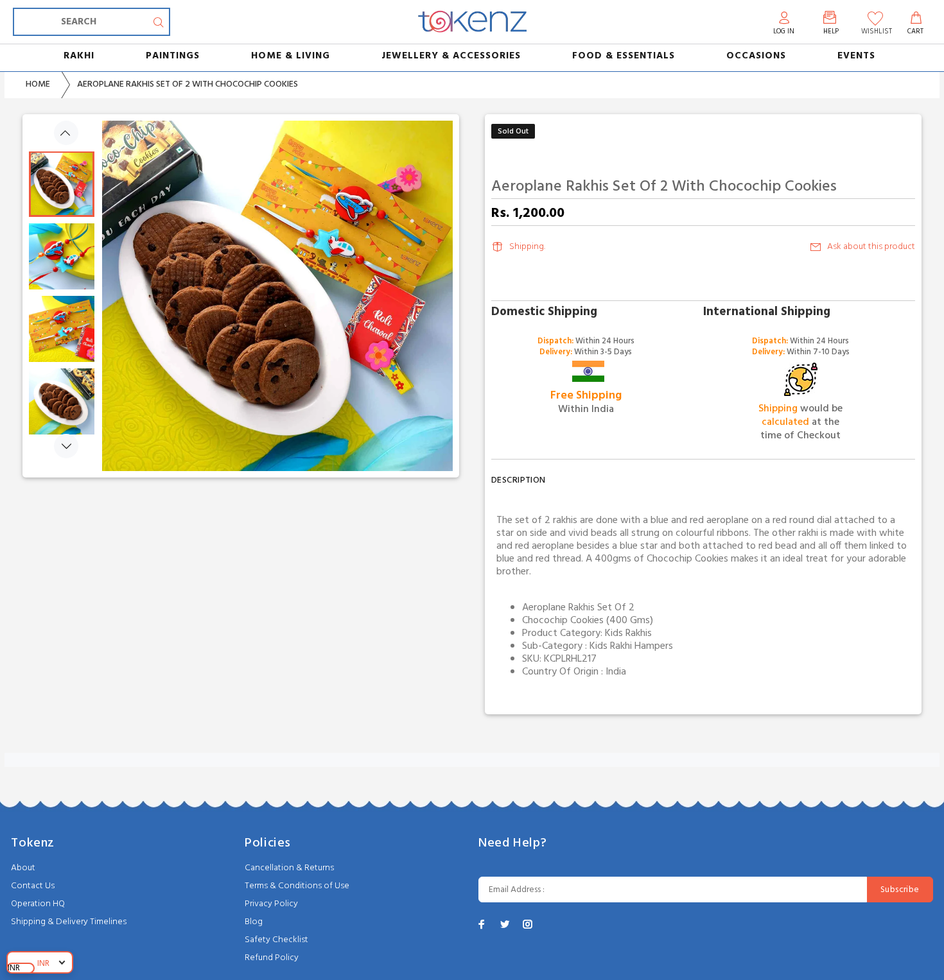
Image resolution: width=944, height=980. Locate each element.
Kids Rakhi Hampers (631, 646)
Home (38, 84)
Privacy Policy (271, 904)
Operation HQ (38, 904)
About (23, 868)
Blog (254, 922)
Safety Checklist (276, 940)
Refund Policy (272, 957)
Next (66, 446)
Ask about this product (871, 246)
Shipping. (527, 246)
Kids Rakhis (628, 633)
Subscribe (900, 889)
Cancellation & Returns (289, 868)
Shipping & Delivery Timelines (69, 922)
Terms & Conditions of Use (297, 886)
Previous (66, 133)
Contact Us (33, 886)
